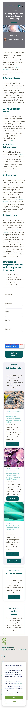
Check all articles (14, 561)
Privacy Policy (19, 683)
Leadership (10, 411)
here (11, 140)
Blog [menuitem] (2, 661)
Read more (11, 444)
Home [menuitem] (2, 659)
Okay (14, 697)
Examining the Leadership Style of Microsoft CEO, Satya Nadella (13, 419)
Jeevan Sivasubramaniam (16, 39)
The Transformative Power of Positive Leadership (13, 528)
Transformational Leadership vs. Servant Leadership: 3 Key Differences (13, 476)
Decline (14, 701)
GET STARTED (14, 597)
